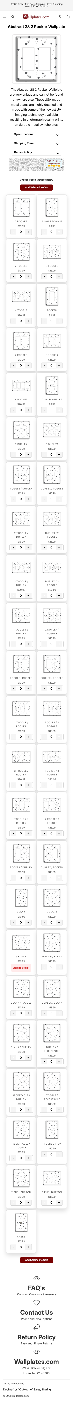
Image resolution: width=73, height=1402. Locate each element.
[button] (21, 207)
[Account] (59, 16)
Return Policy (23, 152)
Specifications (23, 134)
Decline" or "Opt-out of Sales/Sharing (27, 1389)
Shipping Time (23, 143)
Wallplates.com (20, 1396)
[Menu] (4, 16)
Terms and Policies (13, 1383)
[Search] (13, 16)
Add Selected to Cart (36, 187)
